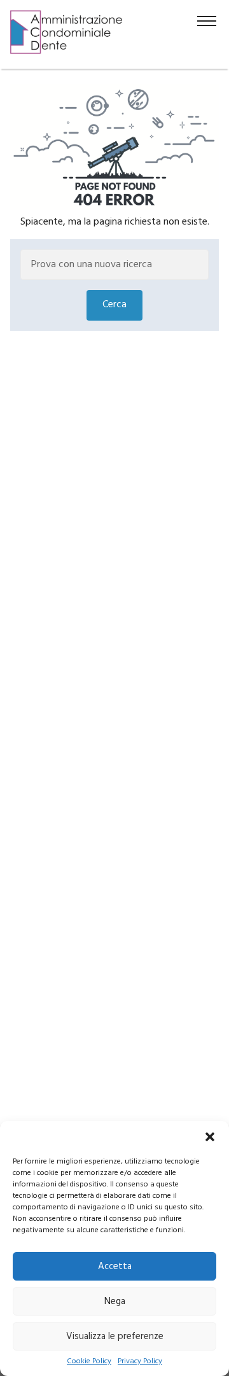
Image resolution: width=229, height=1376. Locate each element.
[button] (210, 1136)
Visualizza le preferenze (114, 1336)
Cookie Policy (89, 1361)
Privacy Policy (140, 1361)
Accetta (115, 1266)
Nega (114, 1301)
